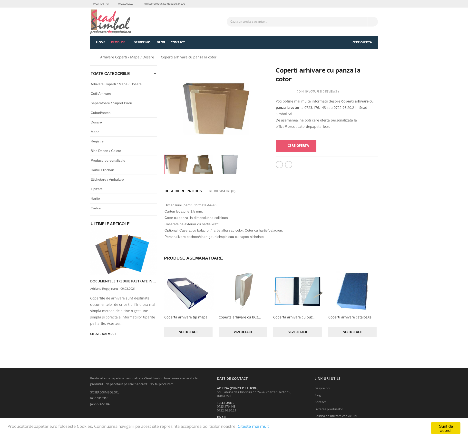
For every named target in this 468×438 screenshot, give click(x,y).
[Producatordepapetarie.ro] (92, 57)
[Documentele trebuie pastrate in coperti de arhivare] (123, 252)
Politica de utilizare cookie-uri (335, 416)
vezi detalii (188, 332)
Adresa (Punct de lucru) (237, 388)
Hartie (95, 198)
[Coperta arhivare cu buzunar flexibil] (243, 291)
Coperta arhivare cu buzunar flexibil (248, 317)
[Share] (279, 164)
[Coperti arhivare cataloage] (353, 291)
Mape (95, 132)
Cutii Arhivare (101, 93)
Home (100, 42)
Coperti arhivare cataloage (349, 317)
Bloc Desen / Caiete (106, 151)
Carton (96, 208)
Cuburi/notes (100, 113)
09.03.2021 (128, 288)
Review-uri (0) (222, 191)
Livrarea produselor (328, 409)
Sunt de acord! (446, 428)
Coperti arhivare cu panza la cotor (188, 57)
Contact (178, 42)
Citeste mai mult (253, 426)
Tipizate (97, 189)
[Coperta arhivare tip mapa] (189, 291)
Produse (118, 42)
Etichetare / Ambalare (107, 179)
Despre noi (142, 42)
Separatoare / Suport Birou (111, 103)
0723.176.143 (100, 3)
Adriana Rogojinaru (104, 288)
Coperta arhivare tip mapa (185, 317)
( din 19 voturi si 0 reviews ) (318, 91)
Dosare (96, 122)
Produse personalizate (108, 160)
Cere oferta (362, 42)
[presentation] (150, 219)
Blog (161, 42)
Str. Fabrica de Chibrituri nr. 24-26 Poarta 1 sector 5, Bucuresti (254, 394)
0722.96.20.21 (126, 3)
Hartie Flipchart (102, 170)
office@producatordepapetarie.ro (164, 3)
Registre (97, 141)
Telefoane (225, 403)
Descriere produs (183, 191)
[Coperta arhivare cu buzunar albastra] (298, 291)
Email (221, 417)
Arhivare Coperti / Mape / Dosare (127, 57)
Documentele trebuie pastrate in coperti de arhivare (140, 281)
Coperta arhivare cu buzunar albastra (304, 317)
